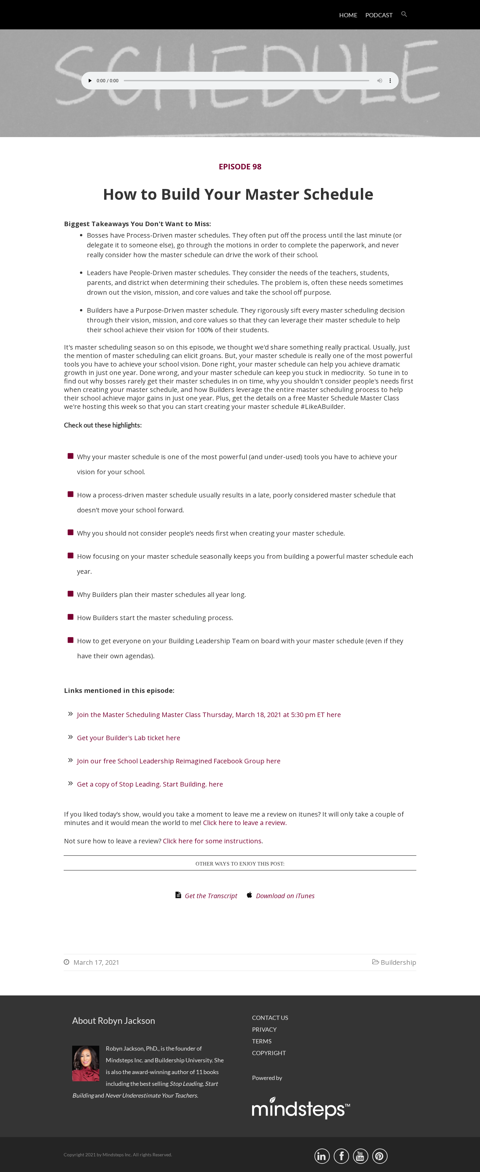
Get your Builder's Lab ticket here (128, 737)
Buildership (398, 962)
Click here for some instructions (212, 841)
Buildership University (183, 1060)
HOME (348, 15)
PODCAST (379, 15)
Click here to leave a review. (245, 823)
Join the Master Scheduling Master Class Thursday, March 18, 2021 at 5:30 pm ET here (209, 714)
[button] (404, 14)
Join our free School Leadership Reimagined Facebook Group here (178, 761)
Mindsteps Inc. (124, 1060)
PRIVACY (264, 1029)
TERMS (262, 1041)
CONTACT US (270, 1017)
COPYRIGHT (269, 1052)
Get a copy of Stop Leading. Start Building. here (150, 784)
